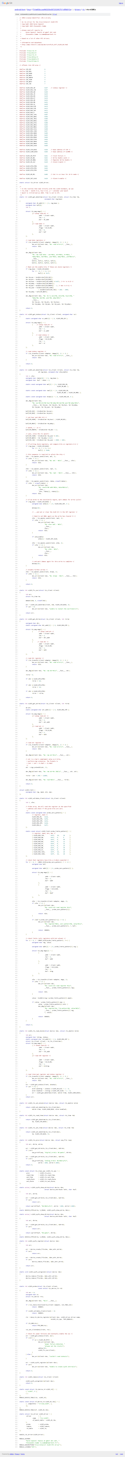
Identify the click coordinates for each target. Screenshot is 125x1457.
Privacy (17, 1454)
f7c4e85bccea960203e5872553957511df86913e (52, 9)
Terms (23, 1454)
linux (29, 9)
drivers (78, 9)
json (121, 1454)
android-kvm (20, 9)
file (54, 14)
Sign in (121, 3)
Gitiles (12, 1454)
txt (117, 1454)
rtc (83, 9)
